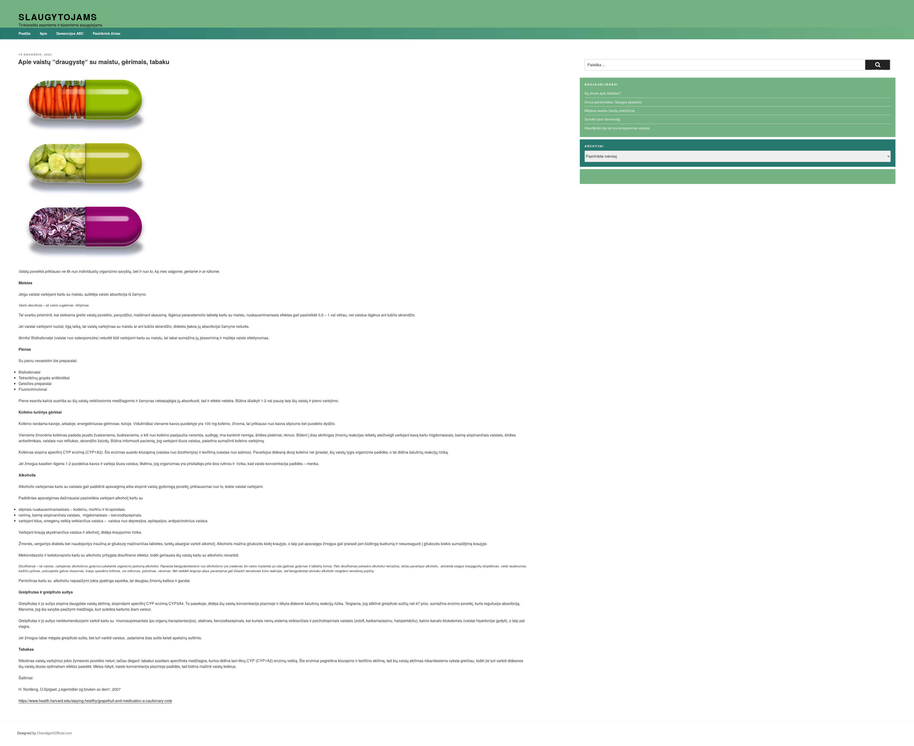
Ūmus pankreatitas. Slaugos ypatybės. (613, 102)
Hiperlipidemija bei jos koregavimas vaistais (617, 128)
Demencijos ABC (70, 33)
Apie (43, 33)
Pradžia (24, 33)
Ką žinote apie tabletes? (603, 93)
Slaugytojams (58, 16)
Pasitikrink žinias (106, 33)
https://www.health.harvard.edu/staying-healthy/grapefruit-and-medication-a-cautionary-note (95, 700)
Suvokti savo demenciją (602, 119)
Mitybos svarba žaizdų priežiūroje (610, 110)
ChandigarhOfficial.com (54, 733)
